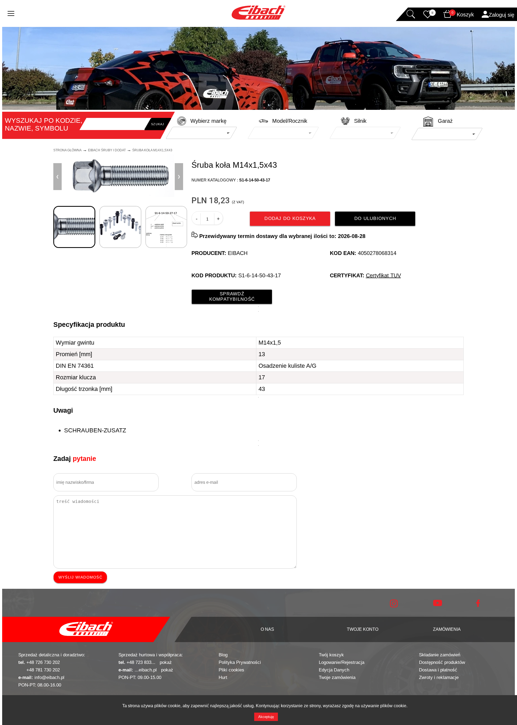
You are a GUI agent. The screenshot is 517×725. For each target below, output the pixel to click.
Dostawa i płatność (438, 670)
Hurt (223, 677)
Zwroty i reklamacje (439, 677)
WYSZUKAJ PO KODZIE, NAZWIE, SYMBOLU (43, 124)
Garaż (445, 121)
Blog (223, 654)
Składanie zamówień (439, 654)
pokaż (166, 662)
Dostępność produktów (442, 662)
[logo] (86, 629)
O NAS (267, 629)
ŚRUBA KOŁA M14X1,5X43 (152, 150)
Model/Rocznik (289, 121)
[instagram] (394, 606)
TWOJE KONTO (362, 629)
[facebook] (478, 605)
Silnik (360, 121)
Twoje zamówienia (337, 677)
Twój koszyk (331, 654)
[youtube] (437, 605)
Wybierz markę (208, 121)
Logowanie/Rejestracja (341, 662)
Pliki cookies (231, 670)
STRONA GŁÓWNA (67, 150)
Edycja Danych (334, 670)
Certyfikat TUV (383, 275)
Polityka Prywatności (240, 662)
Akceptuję (266, 717)
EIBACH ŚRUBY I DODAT (107, 150)
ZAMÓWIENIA (447, 629)
